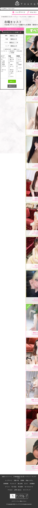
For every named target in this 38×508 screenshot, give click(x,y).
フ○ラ (19, 57)
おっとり (11, 67)
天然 (11, 64)
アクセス (10, 490)
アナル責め (18, 62)
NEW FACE (8, 49)
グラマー (3, 67)
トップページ (20, 12)
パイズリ (18, 68)
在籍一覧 (16, 480)
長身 (3, 63)
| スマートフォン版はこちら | (19, 501)
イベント (7, 486)
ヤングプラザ (18, 504)
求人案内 (20, 486)
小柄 (3, 61)
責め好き (12, 51)
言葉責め (18, 65)
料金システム (29, 480)
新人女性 (20, 483)
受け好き (19, 51)
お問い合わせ (17, 490)
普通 (3, 64)
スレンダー (3, 58)
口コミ (26, 483)
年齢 (7, 39)
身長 (6, 35)
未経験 (12, 52)
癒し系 (12, 59)
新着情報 (6, 483)
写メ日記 (14, 486)
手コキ (19, 71)
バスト (6, 42)
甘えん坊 (11, 62)
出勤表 (22, 480)
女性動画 (32, 483)
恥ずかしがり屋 (11, 70)
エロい (12, 76)
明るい (12, 57)
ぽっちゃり (3, 70)
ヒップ (7, 46)
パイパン (5, 51)
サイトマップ (26, 490)
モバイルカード (29, 486)
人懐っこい (11, 73)
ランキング (13, 483)
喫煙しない (17, 49)
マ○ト (19, 59)
